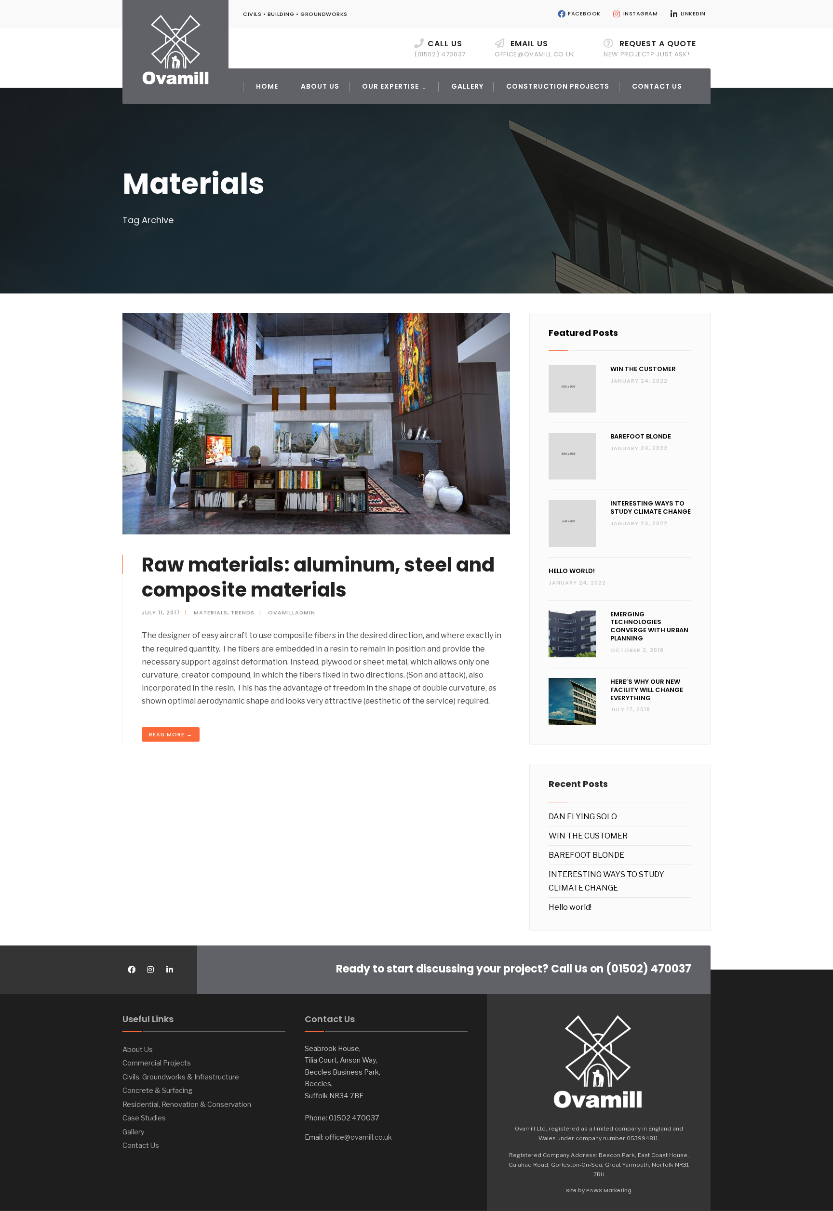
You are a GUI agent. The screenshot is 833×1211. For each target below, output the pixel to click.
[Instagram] (150, 969)
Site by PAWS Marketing (598, 1190)
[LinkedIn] (169, 969)
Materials (211, 612)
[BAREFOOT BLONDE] (572, 456)
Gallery (467, 86)
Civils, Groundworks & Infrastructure (180, 1077)
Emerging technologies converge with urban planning (649, 626)
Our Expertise (390, 86)
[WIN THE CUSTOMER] (572, 389)
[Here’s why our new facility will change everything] (572, 701)
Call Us (440, 48)
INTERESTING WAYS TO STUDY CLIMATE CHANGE (650, 507)
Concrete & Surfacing (157, 1090)
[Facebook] (130, 969)
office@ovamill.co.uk (358, 1137)
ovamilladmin (291, 612)
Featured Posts (583, 333)
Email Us (535, 48)
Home (267, 86)
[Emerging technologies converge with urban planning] (572, 634)
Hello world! (572, 570)
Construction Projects (557, 86)
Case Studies (144, 1118)
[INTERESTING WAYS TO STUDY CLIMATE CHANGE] (572, 523)
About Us (320, 86)
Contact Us (657, 86)
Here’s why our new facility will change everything (646, 690)
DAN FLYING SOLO (583, 816)
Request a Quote (650, 48)
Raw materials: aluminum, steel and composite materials (318, 577)
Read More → (170, 734)
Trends (243, 612)
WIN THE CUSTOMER (643, 368)
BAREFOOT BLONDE (640, 436)
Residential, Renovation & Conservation (186, 1104)
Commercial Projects (156, 1063)
